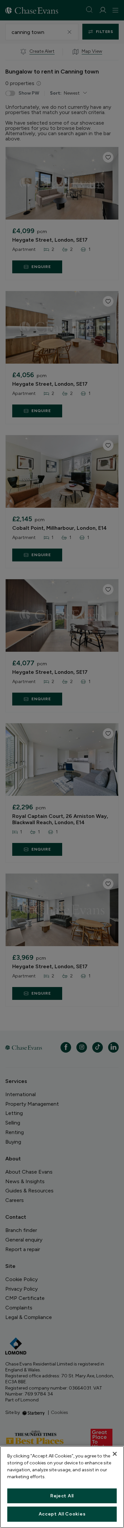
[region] (62, 1487)
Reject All (62, 1496)
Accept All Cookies (62, 1514)
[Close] (114, 1454)
